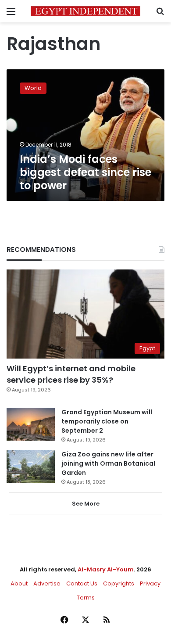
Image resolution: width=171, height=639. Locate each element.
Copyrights (118, 583)
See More (86, 503)
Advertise (47, 583)
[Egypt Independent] (85, 11)
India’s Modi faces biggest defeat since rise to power (85, 172)
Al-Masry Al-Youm (106, 569)
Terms (86, 597)
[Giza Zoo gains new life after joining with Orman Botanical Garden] (31, 466)
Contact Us (81, 583)
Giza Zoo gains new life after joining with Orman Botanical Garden (108, 463)
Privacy (150, 583)
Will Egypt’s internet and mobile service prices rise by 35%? (71, 374)
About (19, 583)
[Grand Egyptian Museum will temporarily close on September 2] (31, 424)
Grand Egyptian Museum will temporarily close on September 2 (106, 421)
